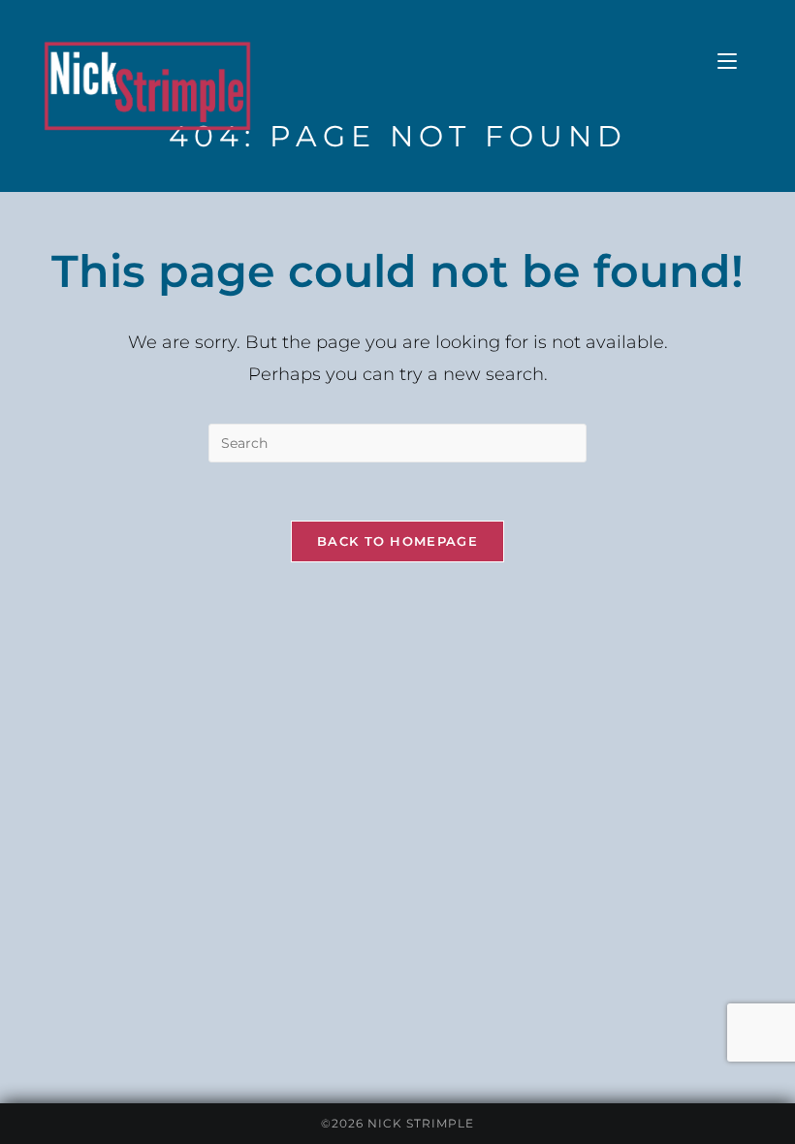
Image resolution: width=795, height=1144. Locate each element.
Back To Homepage (397, 541)
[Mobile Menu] (727, 61)
